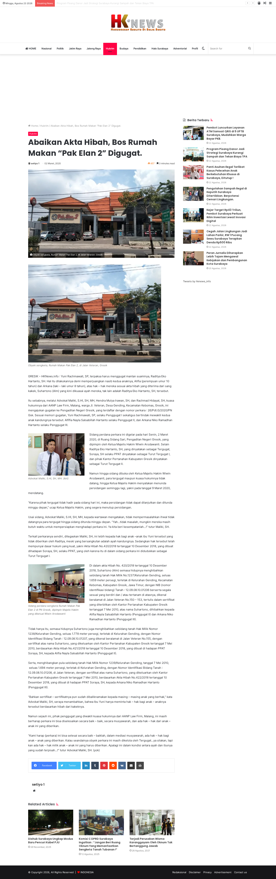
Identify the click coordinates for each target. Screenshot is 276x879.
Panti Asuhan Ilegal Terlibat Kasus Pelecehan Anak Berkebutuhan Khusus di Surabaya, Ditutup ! (113, 3)
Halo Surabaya (160, 48)
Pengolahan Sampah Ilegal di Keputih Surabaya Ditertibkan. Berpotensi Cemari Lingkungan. (227, 194)
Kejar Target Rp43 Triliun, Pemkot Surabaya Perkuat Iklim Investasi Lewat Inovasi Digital (226, 215)
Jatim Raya (75, 48)
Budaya (124, 48)
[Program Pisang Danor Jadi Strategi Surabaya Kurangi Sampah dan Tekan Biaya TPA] (193, 154)
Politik (60, 48)
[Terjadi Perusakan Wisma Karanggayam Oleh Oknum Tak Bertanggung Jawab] (152, 822)
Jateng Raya (94, 48)
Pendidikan (139, 48)
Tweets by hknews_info (197, 281)
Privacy (207, 872)
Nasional (46, 48)
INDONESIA (87, 872)
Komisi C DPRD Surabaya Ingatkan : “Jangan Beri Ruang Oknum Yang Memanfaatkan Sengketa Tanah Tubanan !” (99, 844)
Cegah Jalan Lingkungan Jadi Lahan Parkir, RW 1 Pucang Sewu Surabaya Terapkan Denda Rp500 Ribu (227, 236)
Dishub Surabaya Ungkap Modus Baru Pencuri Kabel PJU (50, 840)
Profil (195, 48)
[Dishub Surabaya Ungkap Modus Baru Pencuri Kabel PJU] (50, 822)
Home (34, 125)
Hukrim (110, 48)
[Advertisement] (138, 86)
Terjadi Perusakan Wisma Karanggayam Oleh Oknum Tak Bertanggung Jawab (151, 842)
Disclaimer (195, 872)
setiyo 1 (35, 163)
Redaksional (179, 872)
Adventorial (180, 48)
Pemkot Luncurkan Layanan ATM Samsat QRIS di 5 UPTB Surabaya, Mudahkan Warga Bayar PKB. (226, 133)
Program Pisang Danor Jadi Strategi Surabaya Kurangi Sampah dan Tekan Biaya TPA (227, 152)
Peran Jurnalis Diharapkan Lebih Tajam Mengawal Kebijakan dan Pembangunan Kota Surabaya (227, 258)
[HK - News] (138, 22)
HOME (32, 48)
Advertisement (223, 872)
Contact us (240, 872)
